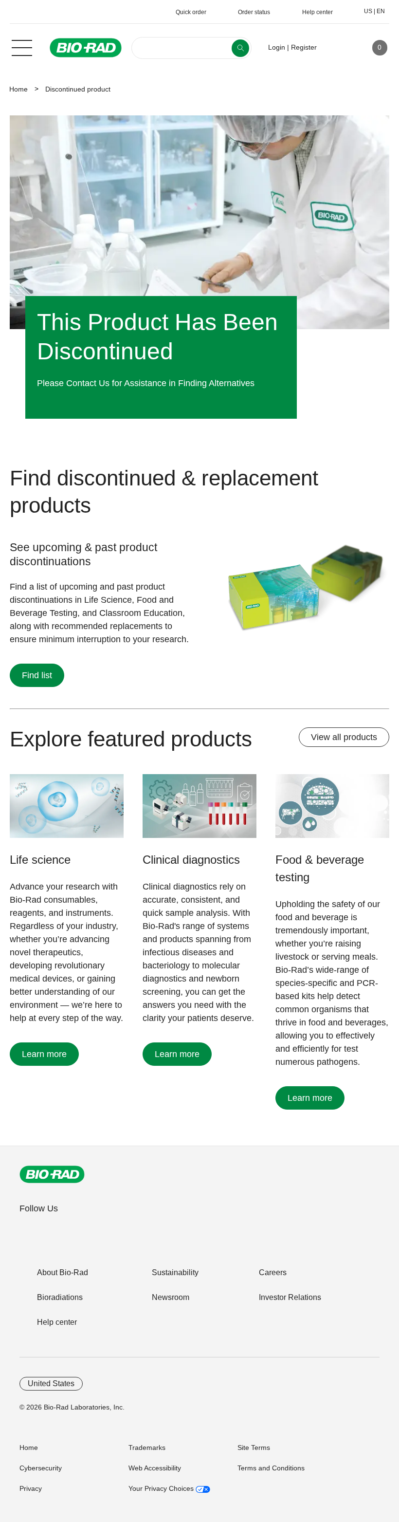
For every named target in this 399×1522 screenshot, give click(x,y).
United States (51, 1383)
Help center (57, 1322)
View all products (344, 737)
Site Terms (253, 1447)
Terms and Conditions (271, 1468)
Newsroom (170, 1297)
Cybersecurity (40, 1468)
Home (18, 89)
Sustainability (175, 1272)
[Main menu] (22, 46)
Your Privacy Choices (162, 1488)
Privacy (30, 1488)
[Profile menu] (338, 47)
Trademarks (146, 1447)
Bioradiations (60, 1297)
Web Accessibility (154, 1468)
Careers (273, 1272)
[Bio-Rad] (52, 1174)
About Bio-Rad (62, 1272)
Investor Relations (290, 1297)
